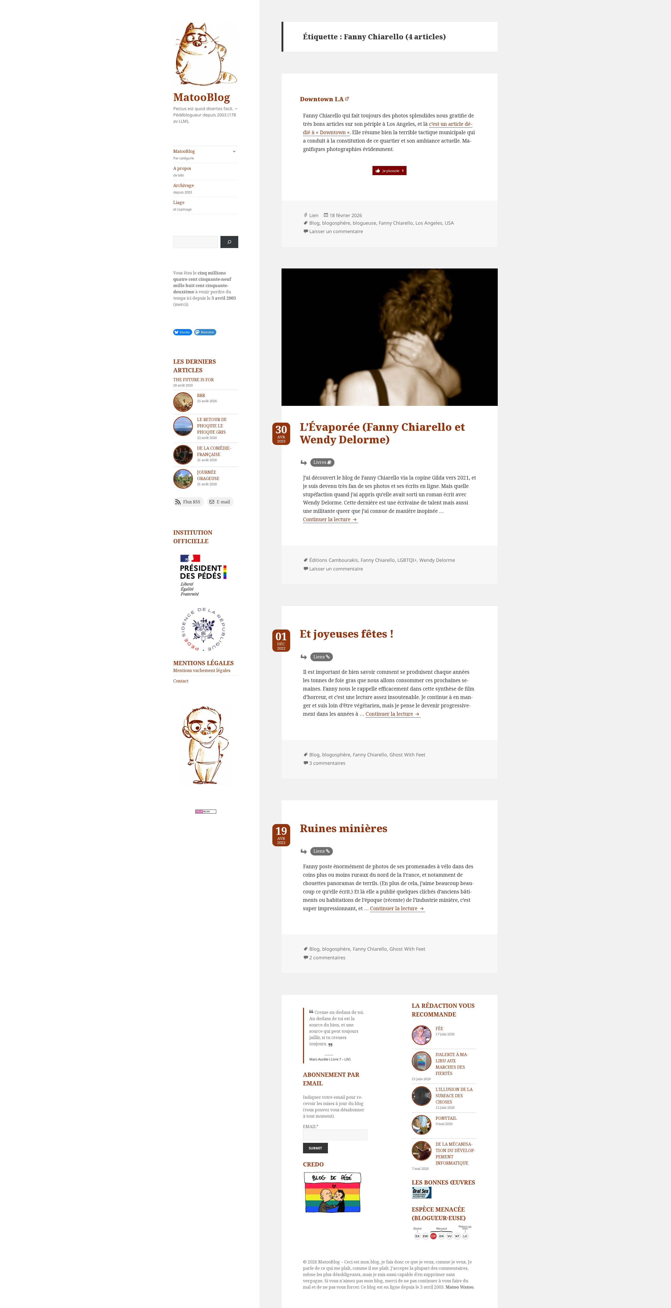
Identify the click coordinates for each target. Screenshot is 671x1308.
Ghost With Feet (407, 754)
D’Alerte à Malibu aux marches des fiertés (452, 1064)
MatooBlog (201, 97)
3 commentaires (327, 763)
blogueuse (364, 223)
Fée (439, 1028)
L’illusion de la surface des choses (454, 1095)
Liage (182, 206)
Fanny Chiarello (396, 223)
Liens (319, 657)
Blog (314, 223)
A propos (182, 171)
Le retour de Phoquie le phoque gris (212, 426)
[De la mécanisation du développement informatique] (421, 1151)
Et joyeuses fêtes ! (347, 633)
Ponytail (446, 1118)
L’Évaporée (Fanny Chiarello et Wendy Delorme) (382, 433)
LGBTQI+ (407, 560)
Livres (319, 462)
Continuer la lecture (330, 519)
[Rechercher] (229, 242)
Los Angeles (428, 223)
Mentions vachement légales (201, 670)
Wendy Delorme (437, 560)
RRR (201, 395)
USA (449, 223)
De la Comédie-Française (214, 451)
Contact (180, 681)
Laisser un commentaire (336, 231)
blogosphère (336, 223)
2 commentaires (327, 957)
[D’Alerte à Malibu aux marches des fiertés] (421, 1061)
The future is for (193, 380)
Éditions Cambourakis (333, 560)
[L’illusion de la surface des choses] (421, 1096)
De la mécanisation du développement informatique (455, 1153)
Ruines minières (343, 828)
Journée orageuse (208, 475)
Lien (313, 215)
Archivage (183, 188)
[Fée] (421, 1035)
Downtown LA (322, 99)
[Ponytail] (421, 1125)
